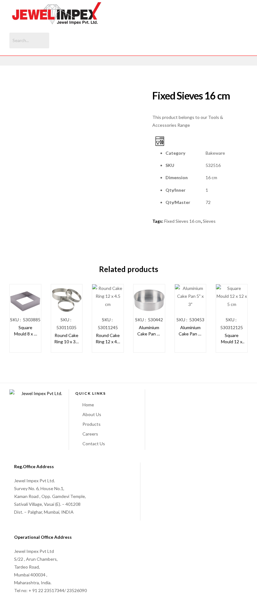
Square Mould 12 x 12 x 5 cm (231, 339)
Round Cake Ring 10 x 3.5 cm (66, 339)
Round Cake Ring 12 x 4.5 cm (108, 339)
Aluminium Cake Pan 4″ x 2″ (149, 331)
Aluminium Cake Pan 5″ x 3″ (190, 331)
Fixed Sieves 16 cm (182, 221)
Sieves (209, 221)
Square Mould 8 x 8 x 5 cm (25, 331)
